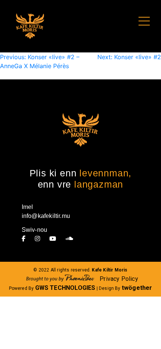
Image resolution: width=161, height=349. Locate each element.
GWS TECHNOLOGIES (65, 287)
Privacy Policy (119, 278)
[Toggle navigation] (144, 21)
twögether (137, 287)
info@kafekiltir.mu (46, 216)
